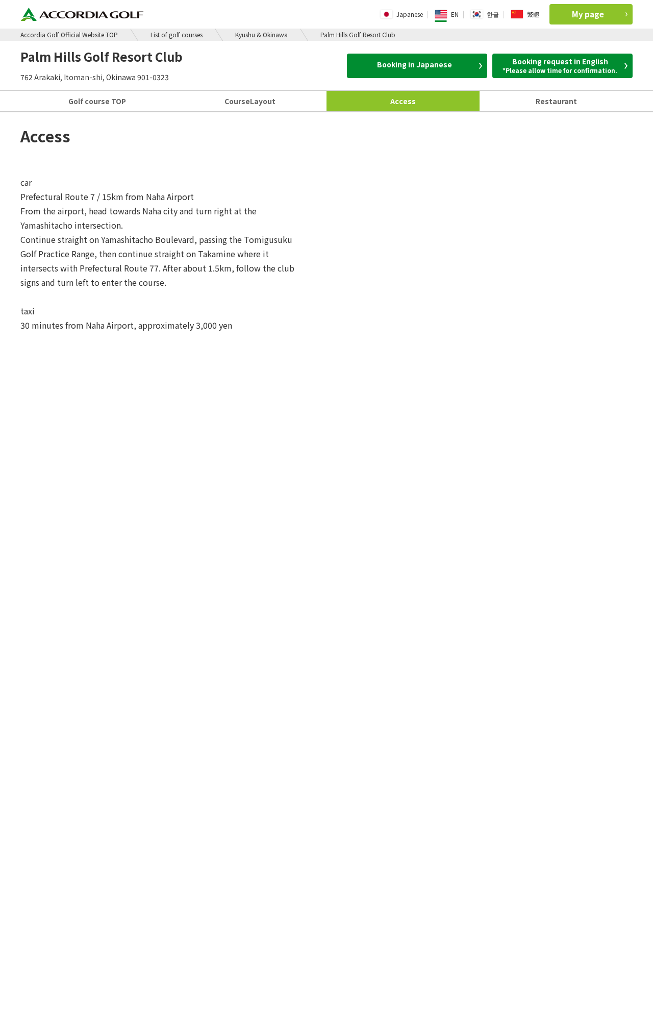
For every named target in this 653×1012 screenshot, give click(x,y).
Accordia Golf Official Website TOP (69, 34)
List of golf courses (176, 34)
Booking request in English (560, 65)
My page (588, 14)
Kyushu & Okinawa (261, 34)
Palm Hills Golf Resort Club (357, 34)
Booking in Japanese (414, 64)
